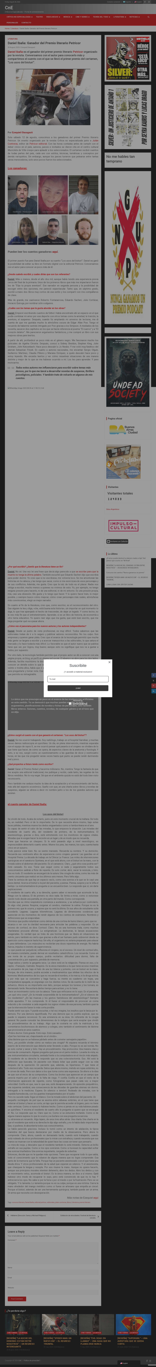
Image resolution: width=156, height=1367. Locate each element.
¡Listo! (78, 688)
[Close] (109, 662)
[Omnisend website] (78, 702)
